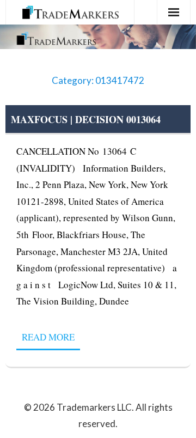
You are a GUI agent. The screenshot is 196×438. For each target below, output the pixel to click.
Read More (48, 337)
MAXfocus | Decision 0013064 (86, 119)
